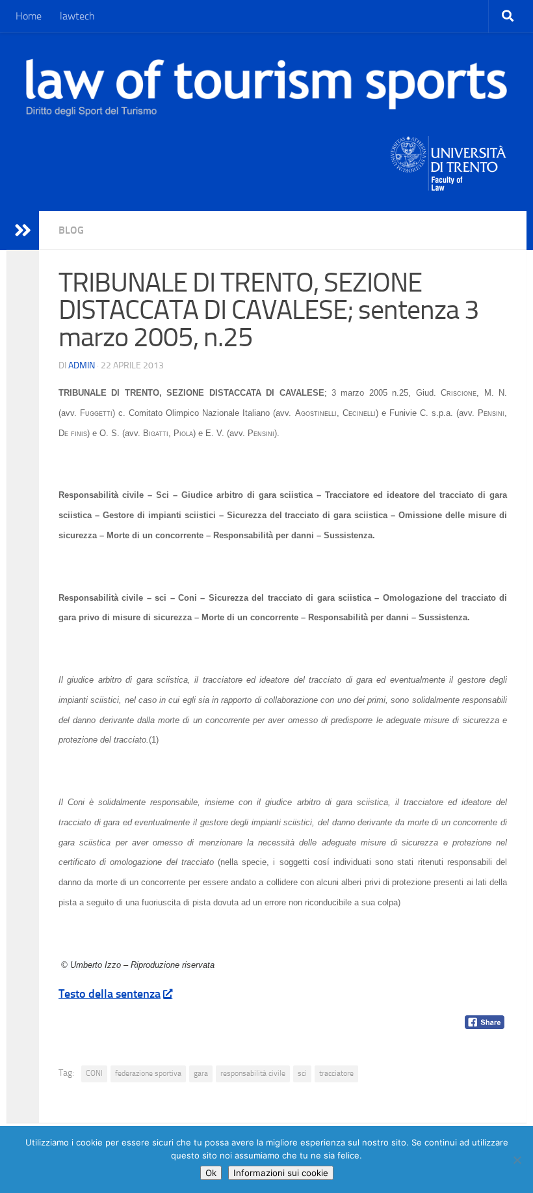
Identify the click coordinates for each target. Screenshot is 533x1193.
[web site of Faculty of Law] (449, 182)
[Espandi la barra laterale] (22, 230)
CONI (94, 1073)
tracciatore (336, 1073)
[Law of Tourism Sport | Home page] (266, 88)
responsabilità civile (252, 1073)
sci (302, 1073)
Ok (210, 1173)
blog (71, 230)
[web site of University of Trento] (449, 155)
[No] (516, 1159)
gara (201, 1073)
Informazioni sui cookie (280, 1173)
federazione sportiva (148, 1073)
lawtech (77, 16)
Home (29, 16)
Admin (81, 365)
